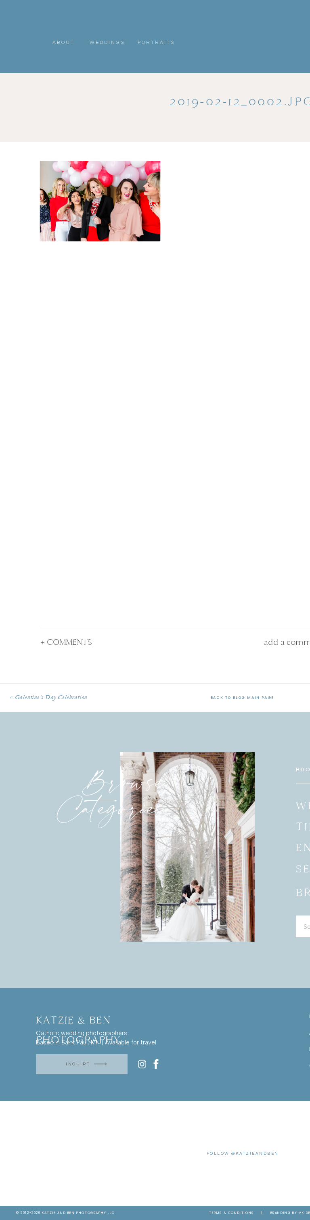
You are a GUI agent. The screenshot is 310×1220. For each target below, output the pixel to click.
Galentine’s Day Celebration (51, 697)
